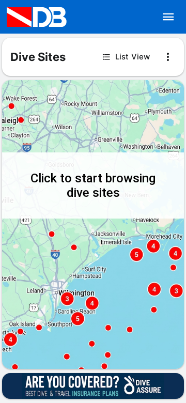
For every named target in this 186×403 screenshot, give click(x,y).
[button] (168, 17)
